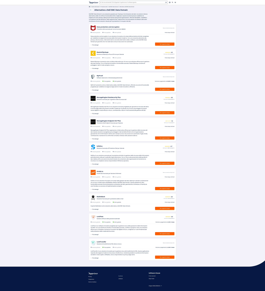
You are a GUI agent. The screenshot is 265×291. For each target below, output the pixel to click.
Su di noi (120, 276)
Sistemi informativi (95, 6)
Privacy (90, 276)
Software (120, 278)
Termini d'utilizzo (92, 282)
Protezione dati (104, 6)
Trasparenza (91, 279)
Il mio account (152, 276)
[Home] (89, 6)
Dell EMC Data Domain (113, 6)
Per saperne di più (165, 44)
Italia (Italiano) (156, 286)
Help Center (151, 278)
